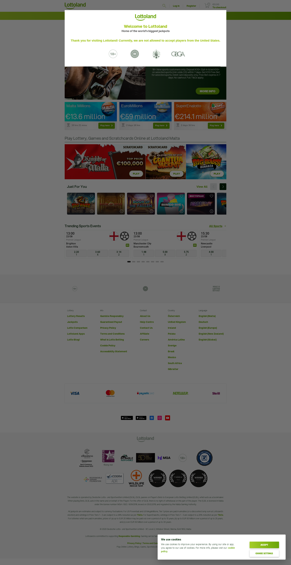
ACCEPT (264, 544)
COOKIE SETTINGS (264, 553)
